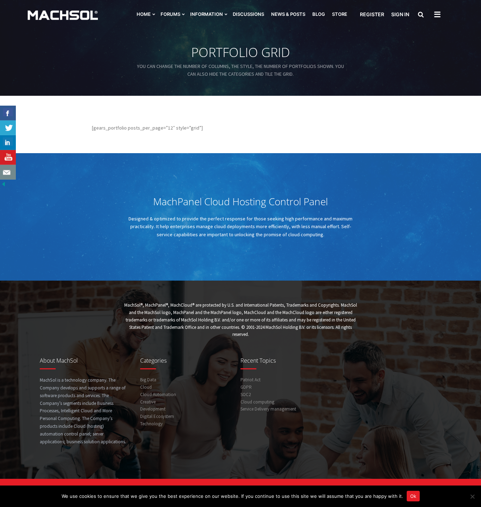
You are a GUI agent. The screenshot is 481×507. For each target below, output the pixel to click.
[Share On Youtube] (8, 157)
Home (144, 14)
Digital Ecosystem (157, 416)
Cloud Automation (158, 395)
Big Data (148, 380)
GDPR (246, 387)
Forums (170, 14)
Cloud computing (257, 402)
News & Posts (288, 14)
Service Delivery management (268, 409)
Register (372, 14)
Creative (148, 402)
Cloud (146, 387)
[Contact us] (8, 172)
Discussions (248, 14)
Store (339, 14)
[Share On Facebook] (8, 113)
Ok (413, 496)
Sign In (400, 14)
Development (152, 409)
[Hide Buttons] (3, 183)
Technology (151, 424)
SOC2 (246, 395)
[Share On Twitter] (8, 127)
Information (206, 14)
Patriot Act (251, 380)
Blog (318, 14)
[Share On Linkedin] (8, 142)
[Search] (420, 15)
